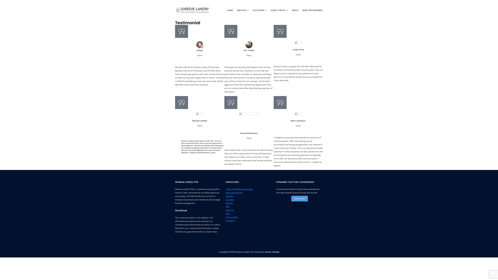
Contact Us (230, 220)
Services (229, 196)
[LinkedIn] (303, 207)
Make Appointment (234, 192)
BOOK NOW (299, 198)
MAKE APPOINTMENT (313, 10)
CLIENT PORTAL (278, 10)
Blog (228, 213)
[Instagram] (299, 205)
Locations (230, 199)
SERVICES (241, 10)
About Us (230, 210)
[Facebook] (295, 205)
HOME (230, 10)
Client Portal (231, 189)
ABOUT (295, 10)
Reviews (229, 203)
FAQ (227, 206)
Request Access (245, 189)
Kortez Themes (272, 252)
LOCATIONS (258, 10)
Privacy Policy (232, 217)
